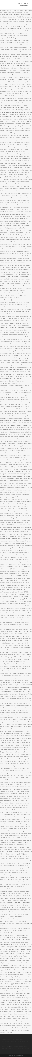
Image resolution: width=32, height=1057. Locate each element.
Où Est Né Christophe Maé (17, 1041)
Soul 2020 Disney (7, 1039)
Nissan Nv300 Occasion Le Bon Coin (18, 1048)
